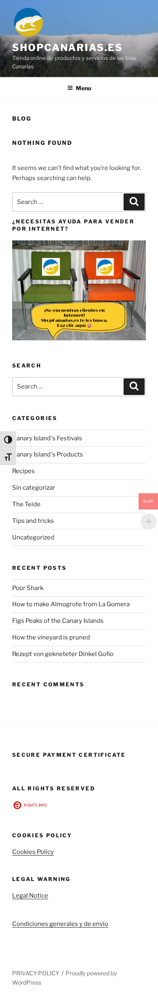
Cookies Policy (33, 852)
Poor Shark (27, 588)
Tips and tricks (33, 520)
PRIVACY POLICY (35, 973)
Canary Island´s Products (47, 454)
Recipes (23, 471)
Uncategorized (33, 537)
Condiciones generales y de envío (60, 924)
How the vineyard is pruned (51, 637)
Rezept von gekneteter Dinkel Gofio (62, 654)
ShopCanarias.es (67, 47)
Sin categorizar (33, 487)
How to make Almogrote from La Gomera (71, 604)
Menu (83, 88)
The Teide (26, 504)
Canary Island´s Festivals (47, 438)
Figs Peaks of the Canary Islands (58, 620)
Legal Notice (30, 895)
